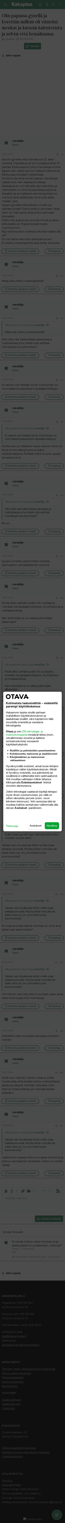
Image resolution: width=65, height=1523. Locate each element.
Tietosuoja (12, 825)
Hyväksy (52, 825)
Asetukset (36, 825)
